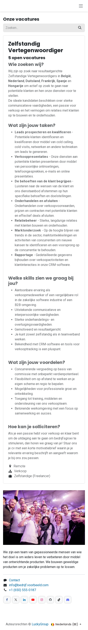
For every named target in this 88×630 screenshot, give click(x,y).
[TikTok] (59, 599)
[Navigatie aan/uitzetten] (81, 6)
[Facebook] (7, 599)
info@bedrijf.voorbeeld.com (29, 585)
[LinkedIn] (24, 599)
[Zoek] (80, 28)
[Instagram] (41, 599)
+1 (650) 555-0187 (22, 590)
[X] (15, 599)
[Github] (50, 599)
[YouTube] (33, 599)
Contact (14, 580)
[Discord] (67, 599)
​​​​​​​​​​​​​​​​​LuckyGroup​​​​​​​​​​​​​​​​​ (40, 624)
